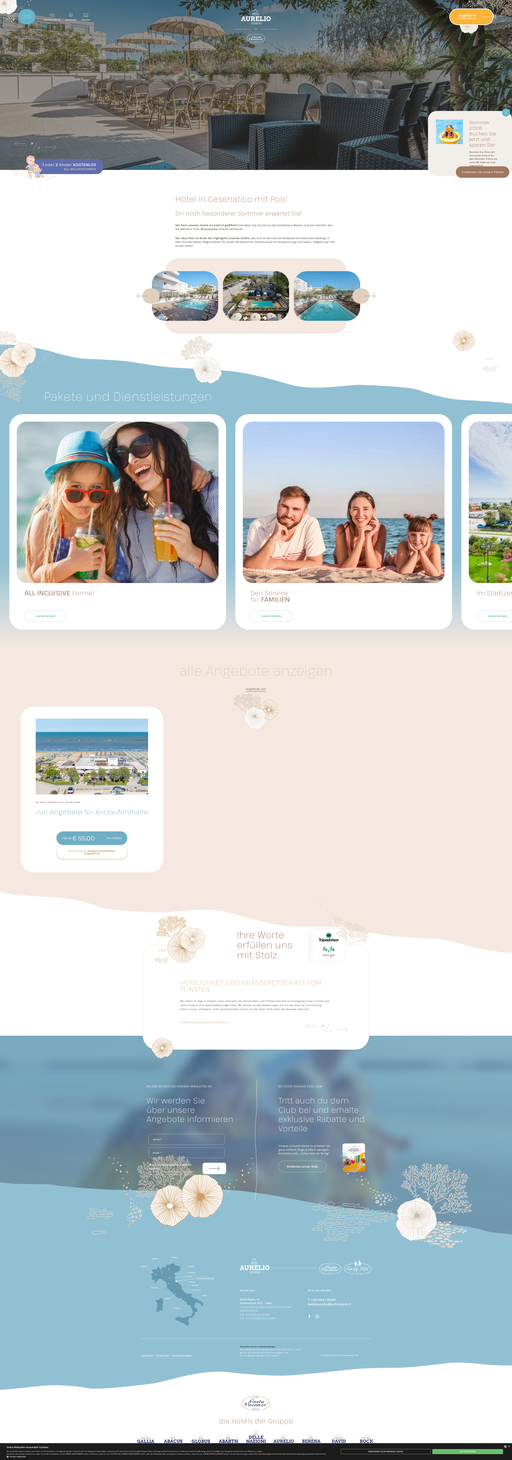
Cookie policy (147, 1355)
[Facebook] (309, 1316)
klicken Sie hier (320, 1454)
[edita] (356, 1355)
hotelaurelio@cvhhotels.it (329, 1304)
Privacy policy (163, 1355)
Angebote (256, 689)
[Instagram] (317, 1316)
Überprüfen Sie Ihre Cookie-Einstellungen (257, 1346)
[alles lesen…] (190, 1009)
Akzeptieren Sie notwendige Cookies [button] (385, 1451)
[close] (506, 112)
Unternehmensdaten (182, 1355)
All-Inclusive (209, 229)
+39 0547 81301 (323, 1300)
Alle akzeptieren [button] (468, 1451)
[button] (166, 1456)
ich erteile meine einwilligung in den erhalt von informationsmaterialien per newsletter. (172, 1173)
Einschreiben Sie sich (214, 1168)
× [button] (509, 1446)
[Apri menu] (26, 16)
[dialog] (256, 1451)
